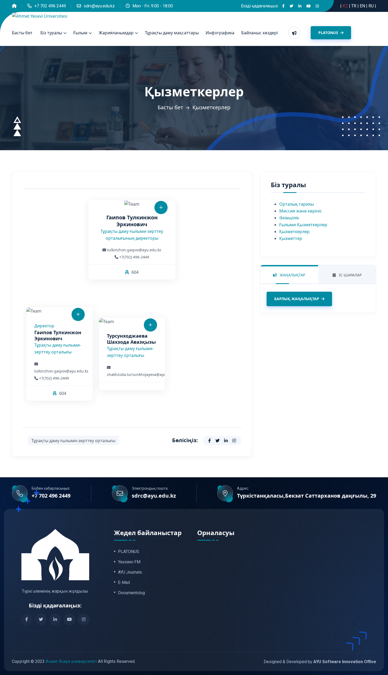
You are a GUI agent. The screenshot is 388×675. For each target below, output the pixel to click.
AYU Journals (130, 572)
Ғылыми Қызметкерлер (303, 225)
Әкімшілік (289, 218)
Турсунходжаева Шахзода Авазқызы (131, 339)
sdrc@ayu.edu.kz (99, 5)
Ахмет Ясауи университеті (71, 661)
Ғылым (80, 33)
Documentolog (131, 593)
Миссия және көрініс (300, 211)
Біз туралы (51, 33)
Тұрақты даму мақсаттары (172, 33)
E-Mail (124, 582)
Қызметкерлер (294, 231)
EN (363, 5)
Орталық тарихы (296, 204)
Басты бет (22, 33)
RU (371, 5)
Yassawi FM (129, 562)
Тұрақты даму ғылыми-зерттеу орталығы (73, 440)
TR (354, 5)
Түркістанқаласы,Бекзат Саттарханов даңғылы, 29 (306, 495)
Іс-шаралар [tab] (350, 274)
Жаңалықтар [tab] (292, 274)
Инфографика (220, 33)
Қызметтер (290, 238)
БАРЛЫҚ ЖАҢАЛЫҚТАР (296, 298)
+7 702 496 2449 (50, 5)
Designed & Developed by (320, 661)
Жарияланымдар (116, 33)
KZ (346, 5)
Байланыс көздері (259, 33)
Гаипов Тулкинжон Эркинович (57, 335)
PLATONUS (328, 32)
